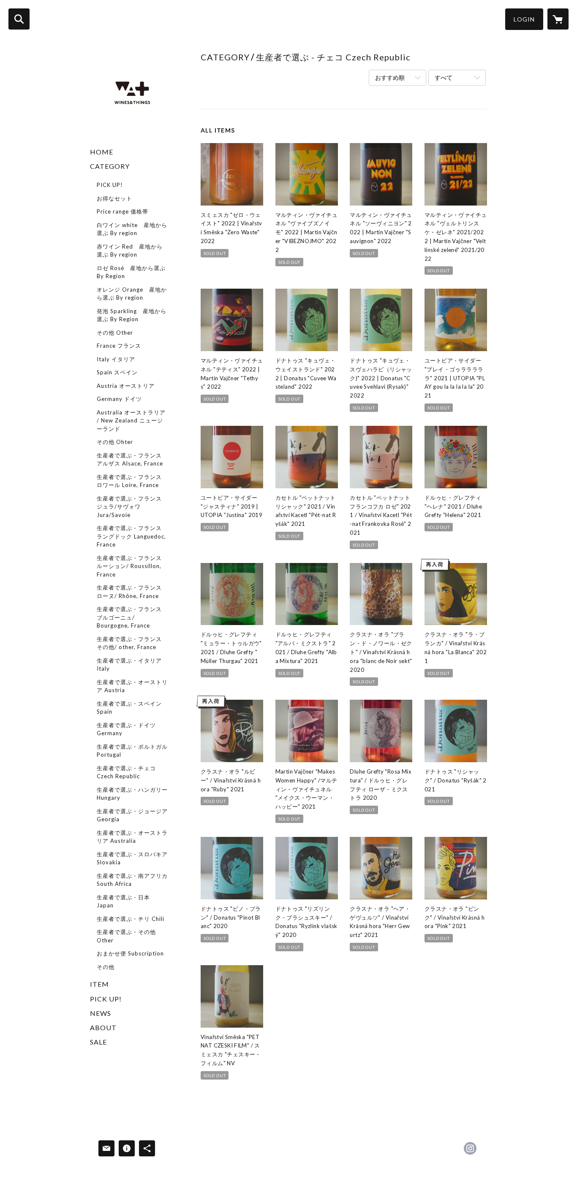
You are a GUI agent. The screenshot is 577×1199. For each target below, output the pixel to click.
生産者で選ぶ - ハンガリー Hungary (132, 793)
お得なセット (114, 198)
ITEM (99, 984)
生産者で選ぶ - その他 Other (126, 936)
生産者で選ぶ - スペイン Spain (129, 707)
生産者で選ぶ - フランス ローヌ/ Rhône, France (129, 591)
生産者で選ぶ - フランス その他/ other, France (129, 643)
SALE (98, 1042)
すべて (443, 77)
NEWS (100, 1013)
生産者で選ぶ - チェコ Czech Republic (126, 772)
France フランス (119, 345)
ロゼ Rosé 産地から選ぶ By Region (131, 272)
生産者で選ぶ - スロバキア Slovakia (132, 858)
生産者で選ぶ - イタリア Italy (129, 664)
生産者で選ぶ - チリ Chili (130, 918)
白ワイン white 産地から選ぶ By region (132, 229)
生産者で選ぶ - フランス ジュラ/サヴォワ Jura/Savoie (129, 506)
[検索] (19, 19)
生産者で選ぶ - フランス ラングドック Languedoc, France (131, 536)
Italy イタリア (116, 359)
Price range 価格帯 (122, 211)
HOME (101, 152)
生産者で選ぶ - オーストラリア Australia (132, 836)
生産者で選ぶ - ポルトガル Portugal (132, 750)
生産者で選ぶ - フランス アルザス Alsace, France (130, 459)
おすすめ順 (390, 77)
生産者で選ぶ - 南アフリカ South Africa (132, 880)
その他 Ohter (115, 441)
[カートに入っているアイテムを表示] (558, 19)
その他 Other (115, 332)
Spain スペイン (117, 372)
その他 (105, 967)
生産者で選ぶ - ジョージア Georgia (132, 815)
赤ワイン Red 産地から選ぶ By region (130, 250)
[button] (524, 19)
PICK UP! (110, 184)
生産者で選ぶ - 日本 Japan (123, 901)
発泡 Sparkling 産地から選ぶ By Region (131, 315)
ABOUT (103, 1027)
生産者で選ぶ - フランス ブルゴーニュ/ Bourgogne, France (129, 617)
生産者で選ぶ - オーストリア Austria (132, 686)
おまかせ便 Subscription (130, 953)
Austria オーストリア (126, 385)
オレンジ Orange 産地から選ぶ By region (132, 293)
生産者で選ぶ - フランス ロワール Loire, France (129, 481)
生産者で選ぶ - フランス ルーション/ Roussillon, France (129, 566)
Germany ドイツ (119, 398)
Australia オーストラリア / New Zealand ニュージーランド (131, 420)
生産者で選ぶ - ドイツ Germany (126, 729)
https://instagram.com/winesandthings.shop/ (470, 1148)
